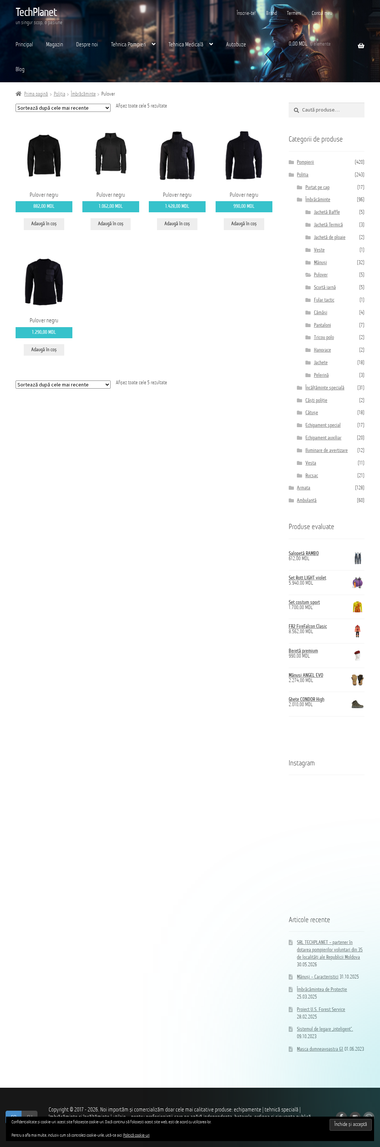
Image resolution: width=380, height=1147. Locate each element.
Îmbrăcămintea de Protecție (322, 990)
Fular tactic (324, 300)
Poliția (59, 94)
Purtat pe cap (317, 187)
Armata (303, 488)
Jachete (321, 363)
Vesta (310, 463)
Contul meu (322, 13)
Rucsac (311, 476)
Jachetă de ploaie (329, 237)
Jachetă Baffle (327, 212)
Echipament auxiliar (323, 438)
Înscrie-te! (246, 13)
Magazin (54, 45)
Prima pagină (36, 94)
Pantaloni (322, 325)
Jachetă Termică (328, 225)
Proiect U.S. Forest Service (321, 1010)
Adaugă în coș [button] (44, 224)
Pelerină (321, 375)
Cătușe (311, 413)
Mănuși (320, 263)
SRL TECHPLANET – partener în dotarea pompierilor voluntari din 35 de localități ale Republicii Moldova (330, 950)
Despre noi (87, 45)
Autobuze (236, 45)
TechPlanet (36, 13)
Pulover (321, 275)
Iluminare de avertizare (326, 450)
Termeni (294, 13)
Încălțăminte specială (324, 388)
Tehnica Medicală (185, 45)
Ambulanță (307, 500)
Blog (20, 70)
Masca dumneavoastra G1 (320, 1049)
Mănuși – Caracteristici (317, 977)
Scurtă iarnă (325, 287)
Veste (319, 250)
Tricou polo (324, 337)
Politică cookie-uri (136, 1135)
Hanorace (322, 350)
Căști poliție (316, 400)
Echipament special (323, 425)
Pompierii (305, 162)
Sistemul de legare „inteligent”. (325, 1029)
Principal (24, 45)
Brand (271, 13)
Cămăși (320, 313)
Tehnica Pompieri (128, 45)
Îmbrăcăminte (83, 94)
